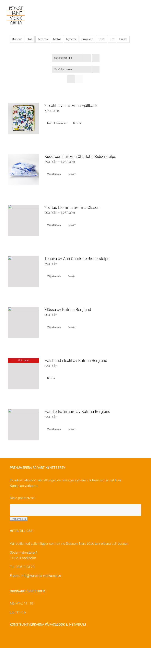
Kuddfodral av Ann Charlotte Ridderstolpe (80, 156)
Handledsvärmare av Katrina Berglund (77, 411)
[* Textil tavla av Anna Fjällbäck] (23, 118)
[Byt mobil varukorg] (136, 10)
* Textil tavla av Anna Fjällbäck (70, 105)
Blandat (17, 39)
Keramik (43, 39)
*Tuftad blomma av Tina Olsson (71, 207)
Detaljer (77, 123)
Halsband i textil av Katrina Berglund (75, 360)
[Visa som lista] (79, 79)
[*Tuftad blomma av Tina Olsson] (23, 220)
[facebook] (12, 637)
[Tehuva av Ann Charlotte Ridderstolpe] (23, 271)
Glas (29, 39)
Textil (101, 39)
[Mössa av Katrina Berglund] (23, 322)
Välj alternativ (54, 174)
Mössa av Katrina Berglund (67, 309)
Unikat (123, 39)
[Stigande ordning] (96, 58)
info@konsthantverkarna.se (41, 576)
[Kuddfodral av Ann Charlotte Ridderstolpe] (23, 169)
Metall (57, 39)
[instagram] (20, 637)
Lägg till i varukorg (56, 123)
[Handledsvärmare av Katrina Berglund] (23, 424)
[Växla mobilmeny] (143, 10)
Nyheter (71, 39)
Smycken (87, 39)
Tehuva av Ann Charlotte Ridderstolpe (76, 258)
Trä (112, 39)
